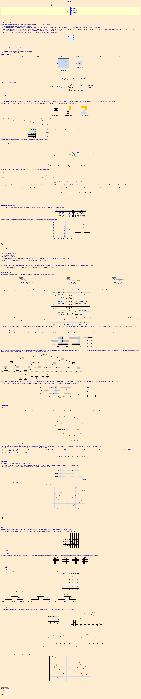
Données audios (74, 12)
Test (71, 14)
